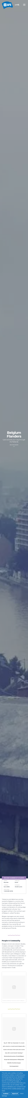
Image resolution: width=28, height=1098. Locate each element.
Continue (5, 1093)
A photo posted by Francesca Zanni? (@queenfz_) (14, 1000)
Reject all (15, 1093)
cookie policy (8, 1079)
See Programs (14, 444)
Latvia (6, 5)
